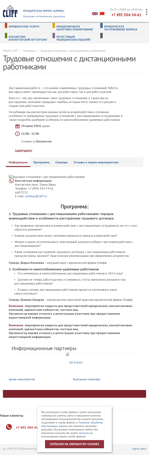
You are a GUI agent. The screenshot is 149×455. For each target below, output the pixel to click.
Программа (41, 162)
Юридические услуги (24, 26)
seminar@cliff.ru (36, 196)
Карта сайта (139, 448)
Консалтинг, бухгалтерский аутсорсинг (28, 38)
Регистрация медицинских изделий (73, 38)
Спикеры (61, 162)
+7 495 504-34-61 (126, 14)
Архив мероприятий (22, 379)
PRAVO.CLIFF (10, 50)
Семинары (29, 50)
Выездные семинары (86, 379)
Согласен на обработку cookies (74, 444)
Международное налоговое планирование (74, 28)
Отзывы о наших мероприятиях (96, 162)
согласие (84, 433)
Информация (18, 162)
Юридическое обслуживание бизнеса (120, 28)
